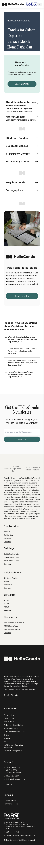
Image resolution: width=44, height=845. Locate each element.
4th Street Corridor (11, 578)
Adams (6, 581)
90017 (6, 604)
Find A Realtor (9, 715)
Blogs (6, 742)
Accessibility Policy (11, 728)
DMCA (6, 735)
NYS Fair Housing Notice (13, 751)
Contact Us (8, 784)
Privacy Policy (9, 722)
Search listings (22, 83)
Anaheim (7, 532)
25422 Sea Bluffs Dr (11, 557)
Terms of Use (9, 718)
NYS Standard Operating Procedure (13, 746)
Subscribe (22, 439)
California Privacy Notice (13, 725)
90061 (6, 607)
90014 (6, 600)
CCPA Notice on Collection (14, 732)
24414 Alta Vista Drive (12, 629)
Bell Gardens (8, 535)
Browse (7, 738)
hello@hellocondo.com (15, 779)
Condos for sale (10, 800)
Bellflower (8, 538)
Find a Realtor (22, 296)
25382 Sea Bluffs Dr (11, 554)
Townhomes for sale (11, 804)
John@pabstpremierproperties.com (21, 835)
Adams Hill (8, 585)
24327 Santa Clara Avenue (14, 623)
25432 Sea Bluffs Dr (11, 560)
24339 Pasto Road (11, 626)
